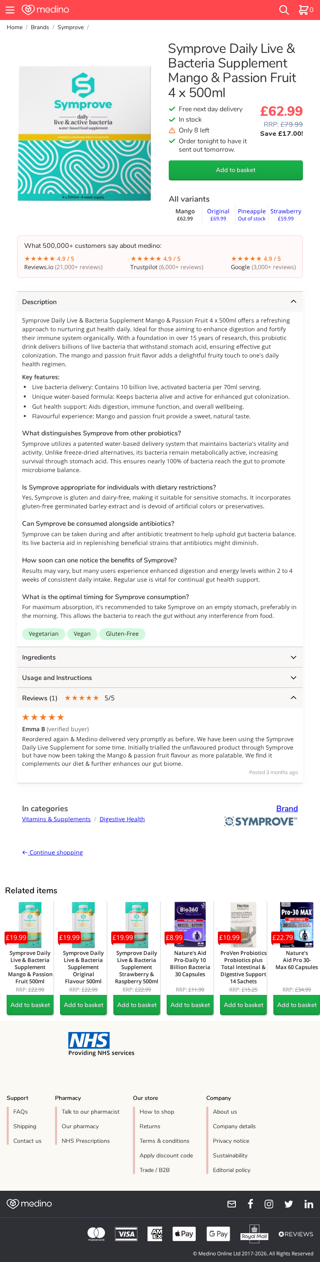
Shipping (24, 1126)
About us (225, 1112)
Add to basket (235, 170)
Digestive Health (122, 819)
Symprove (71, 27)
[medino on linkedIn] (305, 1204)
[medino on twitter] (285, 1204)
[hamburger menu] (10, 10)
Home (14, 27)
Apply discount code (166, 1156)
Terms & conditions (165, 1141)
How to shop (157, 1112)
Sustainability (230, 1156)
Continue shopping (55, 852)
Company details (234, 1126)
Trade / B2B (155, 1170)
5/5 (68, 698)
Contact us (27, 1141)
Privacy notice (231, 1141)
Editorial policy (231, 1170)
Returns (150, 1126)
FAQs (20, 1112)
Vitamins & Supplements (56, 819)
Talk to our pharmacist (91, 1112)
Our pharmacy (80, 1126)
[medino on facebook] (245, 1204)
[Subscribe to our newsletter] (228, 1204)
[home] (97, 10)
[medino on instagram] (265, 1204)
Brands (40, 27)
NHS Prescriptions (86, 1141)
